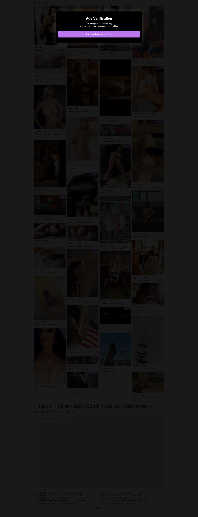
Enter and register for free (99, 34)
